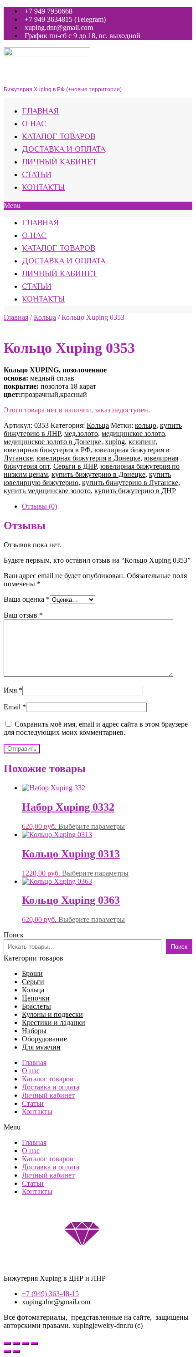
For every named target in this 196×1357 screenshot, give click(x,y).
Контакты (43, 188)
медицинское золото (133, 433)
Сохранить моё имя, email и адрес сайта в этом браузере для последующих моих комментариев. (96, 728)
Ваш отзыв (23, 615)
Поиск (14, 935)
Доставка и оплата (63, 150)
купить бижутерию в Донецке (98, 474)
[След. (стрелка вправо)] (16, 1351)
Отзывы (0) (39, 506)
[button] (98, 206)
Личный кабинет (59, 162)
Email (15, 707)
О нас (34, 124)
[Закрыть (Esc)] (7, 1343)
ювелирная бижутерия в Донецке (88, 458)
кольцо (145, 425)
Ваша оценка (27, 599)
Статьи (37, 175)
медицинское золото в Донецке (52, 442)
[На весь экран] (25, 1343)
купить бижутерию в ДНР (135, 491)
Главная (40, 111)
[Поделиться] (16, 1343)
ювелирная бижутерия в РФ (47, 450)
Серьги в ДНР (75, 466)
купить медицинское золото (47, 491)
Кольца (45, 317)
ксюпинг (142, 442)
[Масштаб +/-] (34, 1343)
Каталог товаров (58, 137)
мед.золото (81, 433)
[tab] (107, 506)
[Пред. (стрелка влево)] (7, 1351)
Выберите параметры (91, 826)
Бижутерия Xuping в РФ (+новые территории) (63, 89)
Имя (13, 690)
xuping (115, 442)
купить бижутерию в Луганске (130, 482)
